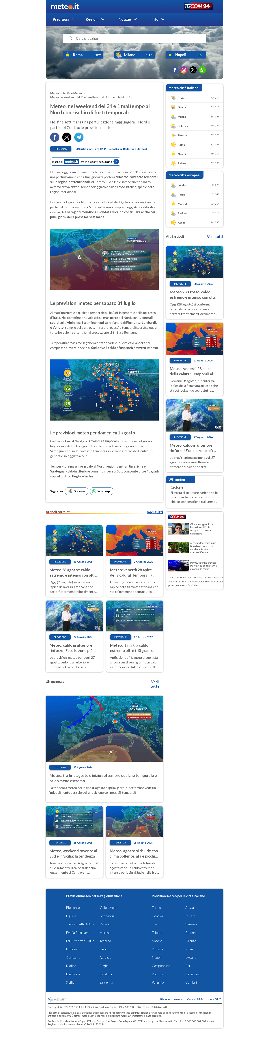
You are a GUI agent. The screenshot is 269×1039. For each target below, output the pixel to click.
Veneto (105, 924)
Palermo (158, 982)
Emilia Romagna (77, 933)
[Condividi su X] (66, 140)
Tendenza (60, 767)
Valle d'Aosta (109, 907)
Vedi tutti (155, 512)
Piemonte (73, 907)
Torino (156, 907)
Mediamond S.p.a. (76, 1021)
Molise (71, 966)
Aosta (189, 907)
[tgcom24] (198, 6)
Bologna (191, 933)
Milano (190, 916)
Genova (157, 916)
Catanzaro (192, 974)
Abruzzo (105, 957)
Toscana (105, 941)
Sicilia (70, 982)
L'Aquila (190, 957)
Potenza (158, 974)
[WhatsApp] (202, 70)
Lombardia (107, 916)
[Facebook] (174, 70)
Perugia (157, 949)
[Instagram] (184, 70)
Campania (73, 957)
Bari (188, 966)
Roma (189, 949)
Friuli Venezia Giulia (80, 941)
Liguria (71, 916)
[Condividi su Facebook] (54, 140)
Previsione (61, 148)
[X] (193, 70)
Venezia (191, 924)
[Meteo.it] (65, 6)
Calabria (106, 974)
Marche (105, 933)
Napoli (157, 957)
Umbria (71, 949)
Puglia (104, 966)
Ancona (157, 941)
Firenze (190, 941)
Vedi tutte (154, 684)
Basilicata (73, 974)
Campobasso (161, 966)
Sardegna (106, 982)
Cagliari (191, 982)
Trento (157, 924)
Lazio (103, 949)
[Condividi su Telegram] (78, 140)
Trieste (157, 933)
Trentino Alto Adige (80, 924)
